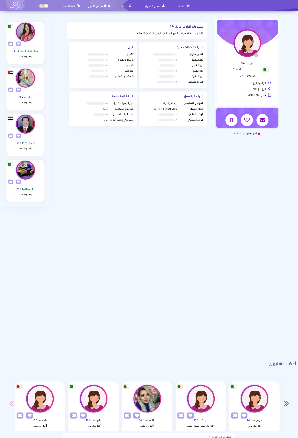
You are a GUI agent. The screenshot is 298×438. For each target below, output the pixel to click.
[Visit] (25, 32)
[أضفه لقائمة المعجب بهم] (247, 117)
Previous (11, 403)
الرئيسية (181, 6)
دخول (148, 6)
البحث (125, 6)
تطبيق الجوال (95, 6)
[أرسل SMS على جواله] (232, 117)
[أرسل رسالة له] (263, 117)
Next (286, 403)
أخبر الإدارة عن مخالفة (245, 133)
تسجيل (157, 6)
